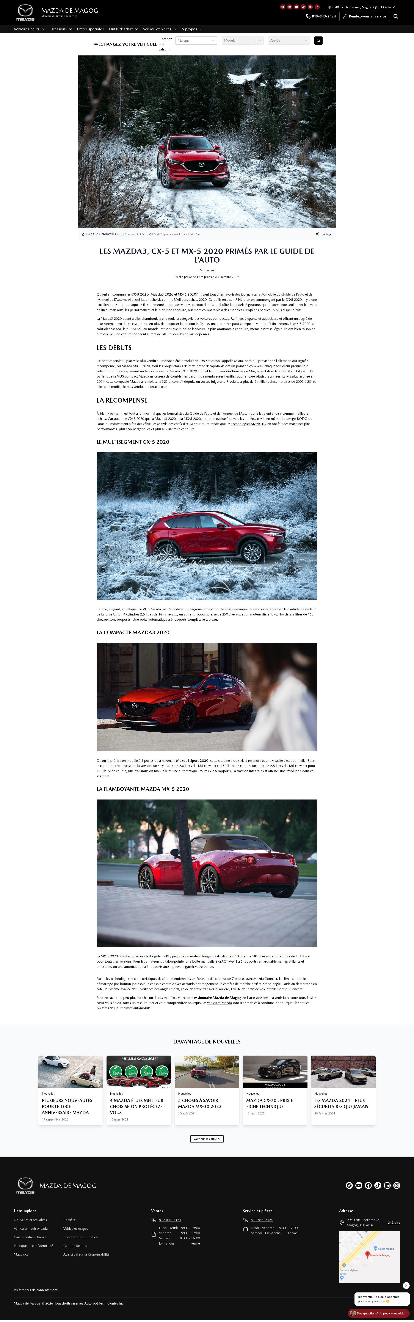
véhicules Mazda (219, 1003)
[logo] (25, 12)
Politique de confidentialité (33, 1246)
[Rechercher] (396, 16)
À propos (189, 29)
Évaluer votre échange (30, 1237)
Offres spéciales (90, 29)
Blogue (93, 234)
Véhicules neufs (26, 29)
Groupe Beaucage (76, 1246)
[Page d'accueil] (83, 234)
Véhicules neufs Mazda (31, 1228)
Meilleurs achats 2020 (190, 299)
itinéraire (393, 1222)
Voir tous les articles (207, 1139)
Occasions (58, 29)
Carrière (69, 1220)
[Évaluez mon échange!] (318, 40)
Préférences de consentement (35, 1290)
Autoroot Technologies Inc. (104, 1303)
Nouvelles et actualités (30, 1220)
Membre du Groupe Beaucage (59, 15)
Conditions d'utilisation (80, 1237)
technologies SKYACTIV (249, 424)
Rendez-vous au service (367, 16)
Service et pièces (157, 29)
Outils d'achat (121, 29)
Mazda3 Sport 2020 (192, 761)
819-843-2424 (324, 16)
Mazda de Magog (69, 10)
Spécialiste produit (201, 277)
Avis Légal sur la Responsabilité (86, 1254)
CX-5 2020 (140, 294)
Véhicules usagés (75, 1228)
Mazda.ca (21, 1254)
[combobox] (178, 40)
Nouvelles (108, 234)
